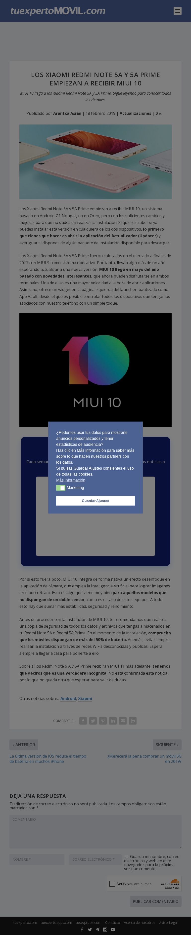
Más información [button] (70, 480)
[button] (60, 487)
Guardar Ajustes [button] (95, 501)
